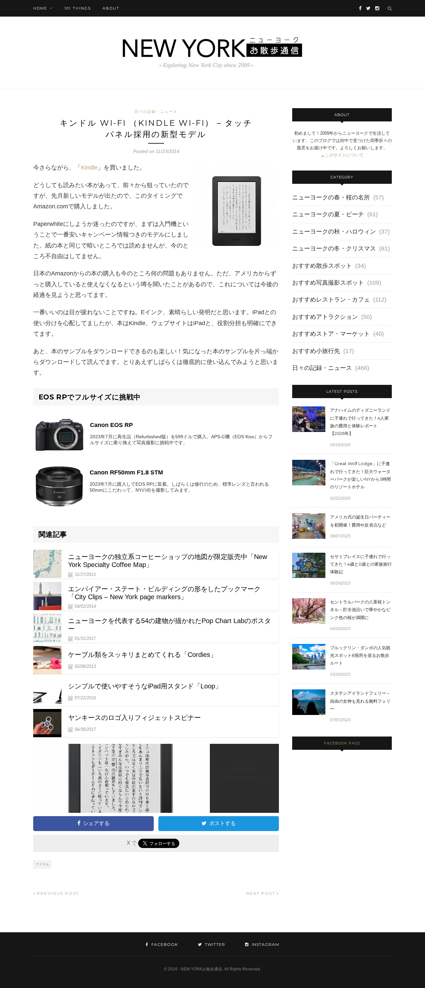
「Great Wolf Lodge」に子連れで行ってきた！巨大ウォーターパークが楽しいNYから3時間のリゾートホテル (360, 475)
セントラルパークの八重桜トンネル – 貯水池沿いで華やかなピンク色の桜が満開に (360, 609)
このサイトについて (344, 155)
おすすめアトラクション (325, 317)
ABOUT (111, 8)
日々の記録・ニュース (156, 111)
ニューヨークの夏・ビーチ (328, 214)
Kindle (89, 167)
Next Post (261, 893)
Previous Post (57, 893)
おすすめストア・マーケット (331, 333)
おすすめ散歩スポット (322, 265)
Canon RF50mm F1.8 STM (126, 472)
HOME (40, 8)
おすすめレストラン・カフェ (331, 299)
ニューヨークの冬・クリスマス (334, 248)
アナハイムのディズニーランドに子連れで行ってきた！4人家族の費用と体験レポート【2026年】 (360, 421)
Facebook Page (342, 743)
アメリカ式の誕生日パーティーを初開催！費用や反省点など (360, 520)
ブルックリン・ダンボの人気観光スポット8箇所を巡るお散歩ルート (360, 655)
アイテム (42, 864)
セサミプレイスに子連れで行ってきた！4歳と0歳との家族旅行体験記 (361, 564)
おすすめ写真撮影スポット (328, 282)
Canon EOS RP (111, 425)
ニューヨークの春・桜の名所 (331, 197)
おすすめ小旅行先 (316, 351)
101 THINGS (77, 8)
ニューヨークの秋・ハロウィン (334, 231)
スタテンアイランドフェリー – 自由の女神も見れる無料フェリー (360, 700)
